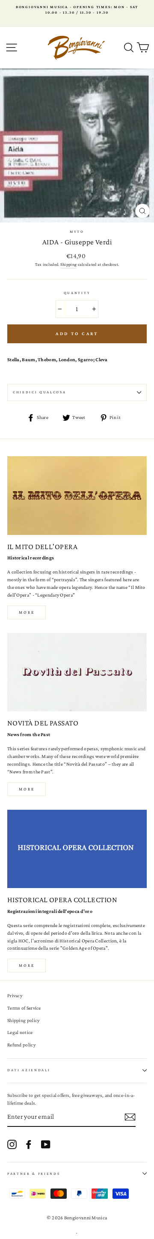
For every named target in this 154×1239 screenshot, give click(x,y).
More (27, 612)
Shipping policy (23, 1020)
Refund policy (21, 1045)
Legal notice (20, 1032)
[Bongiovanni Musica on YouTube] (45, 1144)
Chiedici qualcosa (39, 392)
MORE (27, 789)
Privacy (14, 995)
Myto (77, 231)
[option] (77, 10)
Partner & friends (33, 1173)
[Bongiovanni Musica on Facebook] (28, 1144)
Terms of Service (24, 1008)
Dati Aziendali (28, 1070)
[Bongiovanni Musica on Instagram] (12, 1144)
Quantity (77, 293)
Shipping (68, 264)
